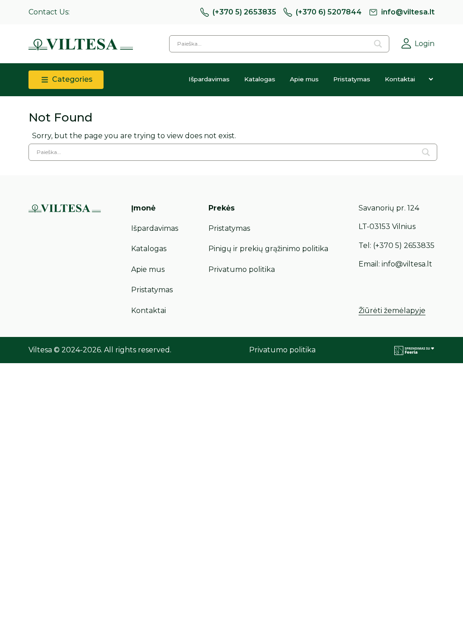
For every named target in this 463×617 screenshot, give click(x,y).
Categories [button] (71, 79)
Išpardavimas (209, 79)
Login (425, 43)
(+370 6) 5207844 (329, 12)
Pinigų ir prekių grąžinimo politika (268, 248)
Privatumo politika (241, 269)
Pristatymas (351, 79)
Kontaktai (400, 79)
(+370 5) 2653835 (244, 12)
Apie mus (304, 79)
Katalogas (259, 79)
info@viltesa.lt (408, 12)
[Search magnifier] (378, 43)
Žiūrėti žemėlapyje (392, 310)
